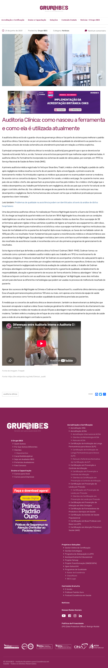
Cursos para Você (22, 474)
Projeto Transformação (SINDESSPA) (80, 563)
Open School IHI (71, 566)
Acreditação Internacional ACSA (86, 434)
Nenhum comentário (97, 31)
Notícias (83, 20)
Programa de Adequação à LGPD (79, 554)
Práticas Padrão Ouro (74, 592)
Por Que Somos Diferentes (25, 447)
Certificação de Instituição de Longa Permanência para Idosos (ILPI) (85, 453)
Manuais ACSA (78, 440)
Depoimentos (22, 453)
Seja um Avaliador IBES (24, 459)
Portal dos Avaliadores (24, 462)
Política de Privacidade (73, 623)
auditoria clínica (10, 394)
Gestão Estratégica (73, 551)
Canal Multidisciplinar (23, 456)
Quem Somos (20, 444)
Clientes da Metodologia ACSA (85, 437)
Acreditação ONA (78, 428)
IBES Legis (71, 579)
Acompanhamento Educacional (78, 557)
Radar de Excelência (75, 572)
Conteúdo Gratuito (69, 20)
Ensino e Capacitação (37, 20)
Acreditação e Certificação (12, 20)
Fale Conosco (20, 465)
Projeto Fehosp (71, 560)
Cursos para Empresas (24, 477)
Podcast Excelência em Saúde (77, 595)
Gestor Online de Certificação (77, 548)
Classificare (71, 576)
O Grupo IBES (94, 20)
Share (90, 394)
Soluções (54, 20)
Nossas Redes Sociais (72, 610)
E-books (68, 589)
